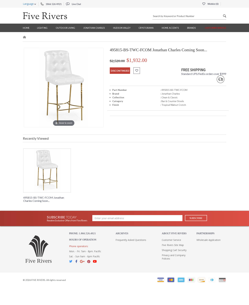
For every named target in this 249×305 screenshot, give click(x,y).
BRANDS (191, 27)
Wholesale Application (208, 240)
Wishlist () (213, 4)
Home (26, 27)
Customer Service (215, 27)
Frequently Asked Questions (131, 240)
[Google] (82, 261)
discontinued (120, 70)
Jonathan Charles (94, 27)
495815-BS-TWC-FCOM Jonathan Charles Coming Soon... (43, 199)
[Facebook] (76, 261)
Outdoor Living (65, 27)
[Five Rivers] (45, 15)
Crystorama (146, 27)
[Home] (24, 37)
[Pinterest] (88, 261)
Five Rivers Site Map (173, 245)
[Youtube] (95, 261)
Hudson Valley (121, 27)
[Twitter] (71, 261)
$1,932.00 (137, 60)
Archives (122, 233)
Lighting (42, 27)
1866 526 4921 (53, 4)
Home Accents (170, 27)
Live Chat (76, 4)
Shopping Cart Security (174, 250)
